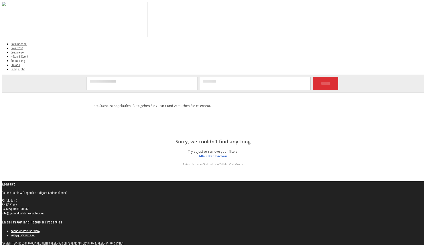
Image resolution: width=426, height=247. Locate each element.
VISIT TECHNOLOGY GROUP (21, 243)
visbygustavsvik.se (23, 235)
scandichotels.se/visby (25, 231)
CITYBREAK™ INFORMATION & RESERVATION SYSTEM (94, 243)
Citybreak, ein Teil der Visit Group (222, 164)
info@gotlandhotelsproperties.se (23, 213)
